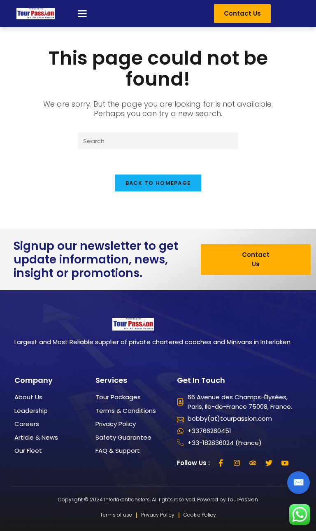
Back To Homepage (158, 183)
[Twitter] (269, 463)
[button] (82, 13)
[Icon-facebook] (221, 463)
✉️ (298, 482)
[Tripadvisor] (253, 463)
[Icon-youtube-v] (285, 463)
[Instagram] (237, 463)
